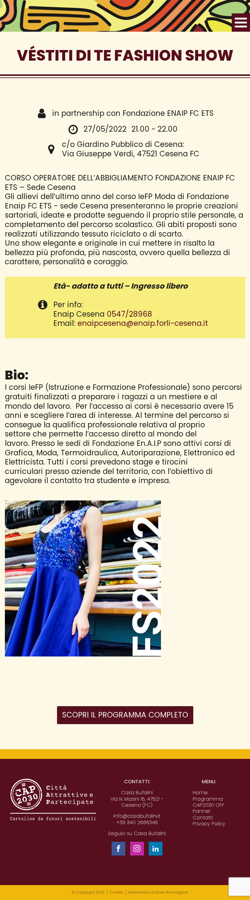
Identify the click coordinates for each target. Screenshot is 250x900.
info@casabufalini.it (136, 816)
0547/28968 (129, 314)
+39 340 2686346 (137, 822)
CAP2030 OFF (208, 805)
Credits (116, 892)
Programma (208, 799)
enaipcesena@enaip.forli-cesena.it (142, 323)
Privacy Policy (209, 824)
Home (200, 793)
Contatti (203, 818)
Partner (202, 811)
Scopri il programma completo (125, 715)
